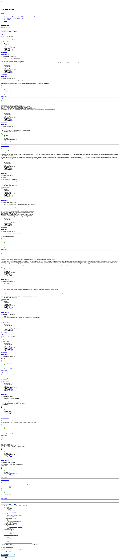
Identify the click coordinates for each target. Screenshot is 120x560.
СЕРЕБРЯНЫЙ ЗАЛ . (14, 18)
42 (24, 32)
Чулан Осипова (15, 530)
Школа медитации (8, 16)
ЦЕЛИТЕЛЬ (21, 18)
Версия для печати (7, 19)
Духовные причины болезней (9, 517)
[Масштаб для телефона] (4, 15)
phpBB (6, 557)
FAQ (4, 22)
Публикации (14, 16)
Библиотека (23, 16)
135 (11, 349)
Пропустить (3, 13)
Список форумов (7, 18)
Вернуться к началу (4, 52)
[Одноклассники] (13, 31)
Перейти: (3, 544)
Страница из (11, 32)
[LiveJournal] (17, 31)
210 (10, 329)
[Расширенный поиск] (1, 15)
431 (10, 49)
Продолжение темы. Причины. (9, 529)
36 (16, 32)
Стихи (19, 16)
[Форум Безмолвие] (4, 6)
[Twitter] (12, 31)
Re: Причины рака (5, 34)
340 (11, 330)
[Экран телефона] (6, 15)
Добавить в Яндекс (33, 16)
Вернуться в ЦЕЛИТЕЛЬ (5, 541)
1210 (11, 50)
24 (10, 72)
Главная (2, 16)
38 (19, 32)
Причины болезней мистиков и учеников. (11, 511)
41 (23, 32)
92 (10, 348)
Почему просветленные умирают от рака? (11, 535)
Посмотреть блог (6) (9, 350)
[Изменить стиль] (8, 15)
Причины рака (5, 25)
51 (26, 32)
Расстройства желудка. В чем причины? (10, 523)
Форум (27, 16)
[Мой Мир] (15, 31)
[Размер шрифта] (3, 15)
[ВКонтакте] (10, 31)
